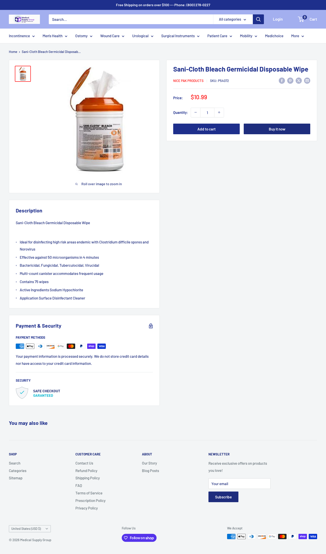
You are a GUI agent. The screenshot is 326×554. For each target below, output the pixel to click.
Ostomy (81, 35)
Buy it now (277, 128)
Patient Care (217, 35)
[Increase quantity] (219, 112)
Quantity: (180, 112)
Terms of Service (88, 493)
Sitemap (15, 478)
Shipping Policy (87, 478)
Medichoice (274, 35)
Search (14, 463)
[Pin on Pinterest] (290, 80)
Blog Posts (150, 470)
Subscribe (223, 497)
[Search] (258, 19)
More (295, 35)
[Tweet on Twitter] (299, 80)
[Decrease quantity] (195, 112)
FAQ (78, 485)
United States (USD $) (26, 529)
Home (13, 52)
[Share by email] (307, 80)
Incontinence (19, 35)
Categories (17, 470)
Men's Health (53, 35)
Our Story (149, 463)
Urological (140, 35)
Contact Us (84, 463)
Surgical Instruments (178, 35)
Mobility (246, 35)
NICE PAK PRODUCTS (188, 81)
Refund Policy (86, 470)
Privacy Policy (86, 508)
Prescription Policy (90, 500)
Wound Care (110, 35)
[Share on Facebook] (282, 80)
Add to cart (206, 128)
